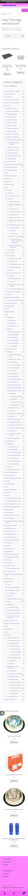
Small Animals (9, 581)
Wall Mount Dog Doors (15, 385)
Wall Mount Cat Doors (15, 217)
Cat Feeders (14, 233)
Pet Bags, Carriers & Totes (12, 540)
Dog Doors (10, 351)
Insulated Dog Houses (15, 455)
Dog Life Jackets (13, 326)
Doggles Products (10, 311)
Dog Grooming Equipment (16, 428)
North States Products (11, 525)
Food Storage (12, 671)
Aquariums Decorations (13, 150)
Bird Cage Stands (15, 646)
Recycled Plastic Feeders (17, 688)
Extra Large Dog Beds (14, 332)
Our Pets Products (10, 531)
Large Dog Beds (13, 337)
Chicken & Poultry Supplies (12, 297)
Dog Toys (9, 466)
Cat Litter (11, 275)
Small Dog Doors (13, 382)
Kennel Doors (12, 370)
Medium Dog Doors (14, 376)
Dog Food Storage (14, 408)
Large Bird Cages (15, 649)
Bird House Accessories (11, 176)
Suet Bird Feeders (13, 676)
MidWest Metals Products (12, 515)
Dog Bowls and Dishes (16, 396)
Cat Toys (9, 294)
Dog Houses (10, 444)
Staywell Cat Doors (14, 214)
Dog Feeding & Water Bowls (14, 390)
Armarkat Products (10, 161)
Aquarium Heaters (12, 131)
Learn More (19, 2)
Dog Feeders (14, 399)
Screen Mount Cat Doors (15, 212)
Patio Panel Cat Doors (11, 534)
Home (4, 14)
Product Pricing (8, 859)
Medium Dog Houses (14, 461)
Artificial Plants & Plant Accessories (15, 164)
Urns (7, 632)
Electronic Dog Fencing (11, 472)
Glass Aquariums (11, 158)
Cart (21, 892)
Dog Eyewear (12, 320)
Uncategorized (9, 629)
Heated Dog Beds (13, 334)
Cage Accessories (13, 607)
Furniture (8, 492)
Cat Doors (10, 198)
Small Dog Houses (14, 464)
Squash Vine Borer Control (14, 501)
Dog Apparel (10, 317)
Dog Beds (9, 329)
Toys (7, 626)
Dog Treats (12, 410)
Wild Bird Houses (13, 696)
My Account (4, 893)
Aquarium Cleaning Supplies (13, 102)
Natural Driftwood (10, 518)
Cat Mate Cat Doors (14, 201)
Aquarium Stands (13, 147)
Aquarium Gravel (11, 125)
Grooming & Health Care (13, 590)
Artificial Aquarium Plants (14, 156)
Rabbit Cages (10, 604)
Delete (7, 309)
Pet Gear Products (10, 548)
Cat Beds (9, 190)
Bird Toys (11, 663)
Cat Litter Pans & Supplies (14, 273)
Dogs (7, 314)
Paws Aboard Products (11, 537)
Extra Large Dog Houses (15, 452)
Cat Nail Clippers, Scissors (16, 264)
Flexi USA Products (10, 484)
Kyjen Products (9, 512)
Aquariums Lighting (12, 153)
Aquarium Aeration (12, 108)
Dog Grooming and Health (14, 419)
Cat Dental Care (13, 261)
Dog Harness (12, 323)
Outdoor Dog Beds (14, 343)
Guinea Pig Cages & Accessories (15, 599)
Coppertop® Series (16, 682)
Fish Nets (8, 481)
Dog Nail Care (12, 430)
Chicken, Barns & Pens (11, 303)
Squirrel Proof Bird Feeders (16, 673)
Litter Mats (12, 281)
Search (14, 893)
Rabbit (9, 601)
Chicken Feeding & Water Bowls (15, 300)
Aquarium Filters (11, 117)
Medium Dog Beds (13, 340)
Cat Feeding (12, 230)
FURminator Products (11, 489)
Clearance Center (10, 306)
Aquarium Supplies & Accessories (15, 140)
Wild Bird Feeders (13, 679)
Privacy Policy (5, 887)
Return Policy (7, 861)
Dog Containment (12, 349)
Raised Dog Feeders (18, 402)
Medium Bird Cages (16, 652)
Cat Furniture (10, 253)
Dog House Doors (13, 362)
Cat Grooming (11, 255)
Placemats (12, 250)
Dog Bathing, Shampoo (15, 422)
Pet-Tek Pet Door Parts (13, 568)
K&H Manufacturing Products (13, 506)
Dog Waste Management (13, 469)
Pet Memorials (9, 551)
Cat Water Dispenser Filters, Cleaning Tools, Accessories (17, 240)
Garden (7, 495)
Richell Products (10, 578)
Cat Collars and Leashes (13, 196)
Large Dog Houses (14, 458)
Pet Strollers (9, 560)
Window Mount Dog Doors (16, 388)
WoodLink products (10, 699)
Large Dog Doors (13, 373)
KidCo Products (9, 509)
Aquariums (8, 105)
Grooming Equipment (15, 267)
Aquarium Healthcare (12, 128)
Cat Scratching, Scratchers (14, 291)
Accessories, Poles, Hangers (13, 91)
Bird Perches (12, 660)
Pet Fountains (9, 543)
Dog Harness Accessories (13, 438)
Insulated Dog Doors (14, 367)
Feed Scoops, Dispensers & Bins (13, 478)
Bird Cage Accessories (12, 637)
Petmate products (10, 571)
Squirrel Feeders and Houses (13, 623)
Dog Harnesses (11, 441)
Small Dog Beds (13, 346)
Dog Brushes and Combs (15, 425)
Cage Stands (9, 181)
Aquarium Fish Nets (12, 122)
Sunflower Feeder (15, 691)
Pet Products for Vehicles (12, 554)
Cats (7, 187)
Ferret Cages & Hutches (13, 587)
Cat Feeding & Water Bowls (14, 225)
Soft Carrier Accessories (11, 620)
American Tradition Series (12, 100)
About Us (6, 876)
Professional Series (16, 685)
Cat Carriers (10, 193)
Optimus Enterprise (11, 528)
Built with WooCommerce (16, 887)
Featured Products (10, 475)
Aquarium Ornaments (12, 134)
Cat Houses (10, 270)
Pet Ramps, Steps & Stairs (12, 557)
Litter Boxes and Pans (14, 278)
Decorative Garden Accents (14, 498)
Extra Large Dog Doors (15, 365)
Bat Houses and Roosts (11, 170)
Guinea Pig (10, 596)
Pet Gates (8, 545)
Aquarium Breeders (12, 114)
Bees (7, 173)
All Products (9, 97)
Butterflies (8, 178)
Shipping (6, 864)
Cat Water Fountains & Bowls (16, 236)
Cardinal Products (10, 184)
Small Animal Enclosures (13, 613)
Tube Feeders (14, 693)
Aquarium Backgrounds (13, 111)
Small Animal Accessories (13, 610)
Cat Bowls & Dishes (14, 228)
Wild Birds (8, 635)
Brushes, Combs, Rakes (15, 258)
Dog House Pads (13, 449)
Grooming (12, 593)
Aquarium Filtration (12, 119)
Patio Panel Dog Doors (15, 379)
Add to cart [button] (7, 74)
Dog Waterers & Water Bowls (16, 413)
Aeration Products (10, 94)
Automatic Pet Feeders (11, 167)
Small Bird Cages (15, 655)
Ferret (9, 584)
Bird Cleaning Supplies (15, 657)
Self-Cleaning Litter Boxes (16, 289)
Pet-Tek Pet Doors (10, 565)
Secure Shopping (8, 870)
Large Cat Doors (13, 209)
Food (7, 486)
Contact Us (6, 873)
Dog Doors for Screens (15, 359)
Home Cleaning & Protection (13, 504)
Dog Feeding (12, 393)
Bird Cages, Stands (14, 643)
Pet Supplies (9, 562)
